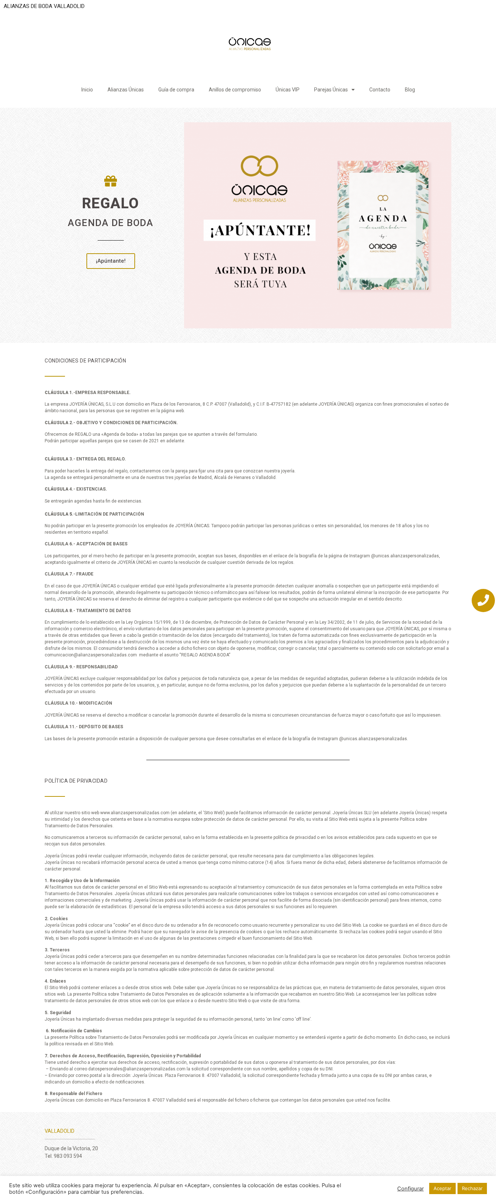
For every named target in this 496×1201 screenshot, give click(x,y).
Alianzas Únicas (125, 90)
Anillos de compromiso (235, 90)
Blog (410, 90)
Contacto (379, 90)
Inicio (87, 90)
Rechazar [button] (472, 1188)
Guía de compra (176, 90)
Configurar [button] (410, 1188)
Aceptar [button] (442, 1188)
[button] (110, 261)
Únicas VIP (288, 90)
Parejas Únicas (331, 90)
